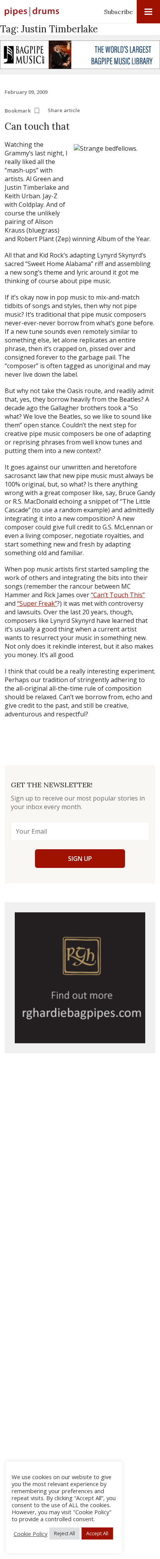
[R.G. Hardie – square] (80, 977)
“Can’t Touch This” (118, 595)
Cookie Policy (30, 1533)
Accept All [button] (97, 1533)
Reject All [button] (64, 1533)
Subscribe (118, 12)
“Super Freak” (37, 603)
